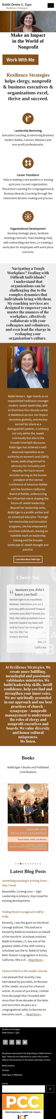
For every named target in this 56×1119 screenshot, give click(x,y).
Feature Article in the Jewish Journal (24, 971)
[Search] (50, 1089)
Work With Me (20, 60)
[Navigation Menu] (51, 5)
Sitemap (5, 1070)
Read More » (36, 960)
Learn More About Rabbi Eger (28, 559)
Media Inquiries (8, 1065)
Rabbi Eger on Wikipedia (12, 1075)
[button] (16, 864)
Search (5, 1083)
